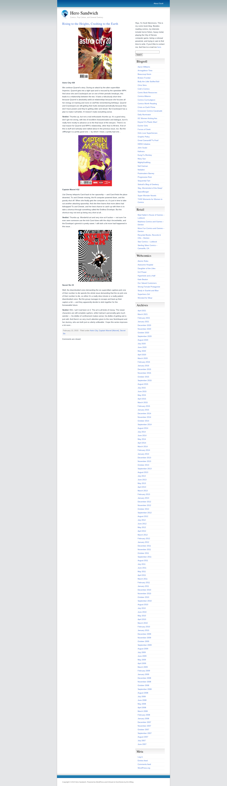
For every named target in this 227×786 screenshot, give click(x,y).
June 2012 (142, 524)
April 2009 (142, 663)
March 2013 (143, 491)
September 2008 (145, 689)
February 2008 (144, 715)
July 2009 (142, 652)
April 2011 (142, 575)
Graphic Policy (144, 137)
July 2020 (142, 344)
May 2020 (142, 351)
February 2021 (144, 318)
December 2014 (144, 413)
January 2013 (143, 498)
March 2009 (143, 667)
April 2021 (142, 311)
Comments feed (144, 764)
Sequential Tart (144, 181)
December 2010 (144, 590)
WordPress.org (144, 768)
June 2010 (142, 612)
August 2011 (143, 560)
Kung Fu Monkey (145, 155)
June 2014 (142, 435)
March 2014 (143, 446)
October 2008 (143, 685)
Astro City (94, 330)
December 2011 (144, 546)
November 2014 (144, 417)
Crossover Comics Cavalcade (150, 111)
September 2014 (145, 424)
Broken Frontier (144, 78)
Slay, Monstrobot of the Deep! (150, 188)
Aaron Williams (144, 67)
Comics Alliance (144, 96)
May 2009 (142, 660)
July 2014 (142, 432)
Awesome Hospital (145, 265)
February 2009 (144, 671)
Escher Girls (143, 126)
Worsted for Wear (145, 298)
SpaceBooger (143, 192)
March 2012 (143, 535)
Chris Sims (142, 85)
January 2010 (143, 630)
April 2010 (142, 619)
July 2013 (142, 476)
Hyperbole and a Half (146, 276)
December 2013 (144, 458)
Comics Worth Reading (147, 103)
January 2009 (143, 674)
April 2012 (142, 531)
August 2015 (143, 384)
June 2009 (142, 656)
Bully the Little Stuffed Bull (148, 81)
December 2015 (144, 369)
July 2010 (142, 608)
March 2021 (143, 314)
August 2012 (143, 516)
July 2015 (142, 388)
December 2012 (144, 502)
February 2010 (144, 627)
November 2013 (144, 461)
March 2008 (143, 711)
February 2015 (144, 406)
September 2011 (144, 557)
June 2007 (142, 744)
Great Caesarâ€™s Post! (148, 140)
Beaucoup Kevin (144, 74)
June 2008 (142, 700)
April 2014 (142, 443)
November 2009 (144, 638)
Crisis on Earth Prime (146, 107)
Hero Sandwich (84, 13)
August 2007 (143, 737)
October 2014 (143, 421)
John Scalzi (142, 148)
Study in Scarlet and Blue (148, 290)
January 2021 (143, 322)
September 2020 (145, 336)
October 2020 (143, 333)
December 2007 (144, 722)
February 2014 (144, 450)
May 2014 (142, 439)
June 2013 (142, 480)
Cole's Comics (143, 89)
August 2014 (143, 428)
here (159, 47)
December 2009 (144, 634)
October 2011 (143, 553)
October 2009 (143, 641)
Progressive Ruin (145, 177)
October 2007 (143, 729)
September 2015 (145, 380)
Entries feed (143, 761)
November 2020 (144, 329)
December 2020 (144, 325)
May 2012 (142, 527)
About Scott (158, 3)
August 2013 (143, 472)
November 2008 (144, 682)
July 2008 (142, 696)
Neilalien (141, 170)
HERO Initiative (144, 144)
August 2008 (143, 693)
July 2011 (142, 564)
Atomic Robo (143, 261)
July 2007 (142, 740)
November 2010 (144, 593)
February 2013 (144, 494)
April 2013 (142, 487)
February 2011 (144, 582)
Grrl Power (142, 272)
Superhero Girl (144, 294)
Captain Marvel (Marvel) (109, 330)
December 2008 (144, 678)
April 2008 (142, 707)
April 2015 (142, 399)
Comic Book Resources (147, 92)
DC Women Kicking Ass (147, 118)
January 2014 (143, 454)
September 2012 (145, 513)
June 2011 (142, 568)
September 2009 (145, 645)
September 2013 (145, 469)
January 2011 (143, 586)
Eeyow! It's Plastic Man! (147, 122)
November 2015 (144, 373)
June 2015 (142, 391)
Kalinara (141, 151)
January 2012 (143, 542)
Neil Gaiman (143, 166)
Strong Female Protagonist (149, 287)
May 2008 (142, 704)
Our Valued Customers (147, 283)
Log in (140, 757)
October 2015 (143, 377)
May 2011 (142, 571)
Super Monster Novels (147, 195)
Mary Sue (142, 159)
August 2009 (143, 649)
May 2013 (142, 483)
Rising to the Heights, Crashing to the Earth (90, 23)
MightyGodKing (144, 162)
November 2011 (144, 549)
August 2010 (143, 604)
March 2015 (143, 402)
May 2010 (142, 616)
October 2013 (143, 465)
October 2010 (143, 597)
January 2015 (143, 410)
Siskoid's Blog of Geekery (148, 184)
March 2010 (143, 623)
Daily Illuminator (144, 114)
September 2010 (145, 601)
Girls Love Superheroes (147, 133)
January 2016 (143, 366)
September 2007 (145, 733)
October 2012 (143, 509)
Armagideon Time (145, 70)
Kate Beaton (143, 279)
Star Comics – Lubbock (147, 242)
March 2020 (143, 358)
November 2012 (144, 505)
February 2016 (144, 362)
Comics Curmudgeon (146, 100)
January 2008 (143, 718)
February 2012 (144, 538)
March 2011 (143, 579)
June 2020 (142, 347)
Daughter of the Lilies (146, 268)
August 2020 (143, 340)
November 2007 (144, 726)
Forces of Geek (144, 129)
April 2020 (142, 355)
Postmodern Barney (146, 173)
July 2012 (142, 520)
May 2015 (142, 395)
